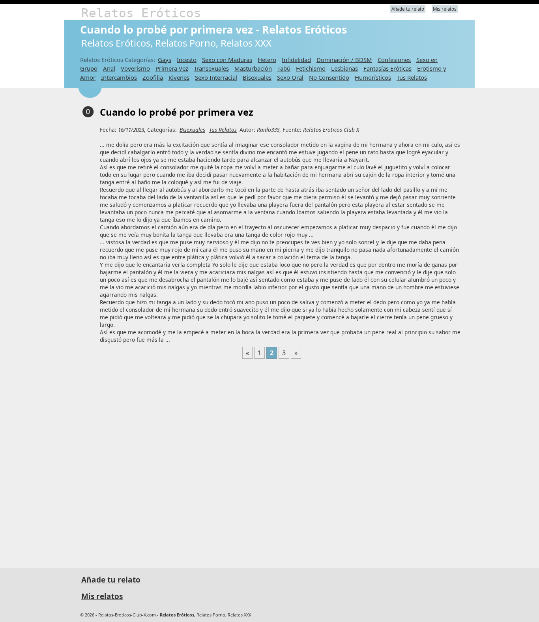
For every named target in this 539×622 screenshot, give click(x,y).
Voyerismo (135, 68)
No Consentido (329, 77)
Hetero (267, 60)
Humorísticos (373, 77)
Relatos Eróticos (141, 13)
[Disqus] (271, 460)
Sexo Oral (290, 77)
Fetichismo (311, 68)
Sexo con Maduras (227, 60)
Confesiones (394, 60)
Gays (164, 60)
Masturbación (253, 68)
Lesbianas (344, 68)
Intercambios (119, 77)
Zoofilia (152, 77)
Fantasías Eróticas (387, 68)
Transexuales (211, 68)
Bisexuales (257, 77)
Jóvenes (178, 77)
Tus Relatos (412, 77)
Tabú (283, 68)
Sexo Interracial (216, 77)
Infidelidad (296, 60)
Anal (109, 68)
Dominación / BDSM (344, 60)
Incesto (187, 60)
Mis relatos (445, 9)
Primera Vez (171, 68)
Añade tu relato (407, 9)
